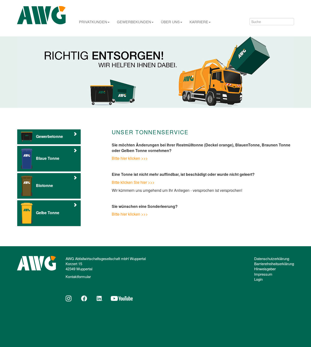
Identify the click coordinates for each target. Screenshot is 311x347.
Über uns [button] (170, 21)
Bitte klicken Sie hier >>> (133, 182)
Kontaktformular (78, 276)
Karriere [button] (199, 21)
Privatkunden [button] (93, 21)
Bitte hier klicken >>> (130, 158)
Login (258, 279)
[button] (49, 136)
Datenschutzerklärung (271, 258)
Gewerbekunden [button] (134, 21)
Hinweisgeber (265, 268)
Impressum (263, 274)
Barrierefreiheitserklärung (274, 263)
